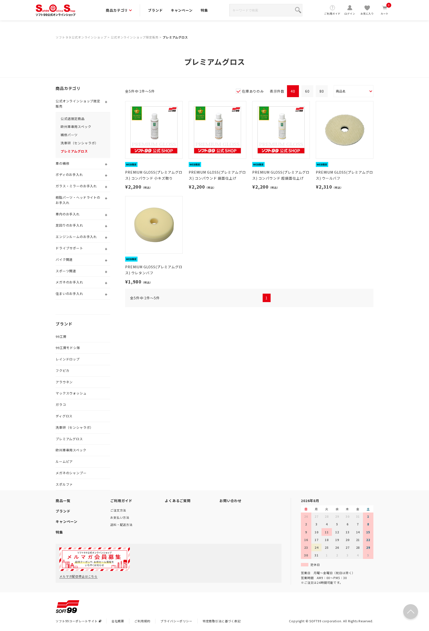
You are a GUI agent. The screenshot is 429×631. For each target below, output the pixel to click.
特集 (204, 10)
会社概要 (117, 621)
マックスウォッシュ (71, 393)
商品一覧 (63, 500)
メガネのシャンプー (71, 473)
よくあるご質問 (178, 500)
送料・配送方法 (121, 524)
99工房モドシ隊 (68, 347)
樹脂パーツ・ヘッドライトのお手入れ (78, 200)
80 (322, 91)
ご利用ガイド (332, 13)
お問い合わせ (230, 500)
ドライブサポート (69, 248)
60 (307, 91)
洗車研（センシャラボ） (79, 143)
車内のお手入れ (68, 214)
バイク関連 (64, 259)
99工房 (61, 336)
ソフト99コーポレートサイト (77, 621)
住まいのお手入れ (69, 293)
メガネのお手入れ (69, 282)
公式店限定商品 (73, 118)
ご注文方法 (118, 510)
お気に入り (367, 13)
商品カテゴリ (117, 10)
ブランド (155, 10)
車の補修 (62, 163)
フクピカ (62, 370)
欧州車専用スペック (76, 126)
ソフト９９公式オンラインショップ (81, 37)
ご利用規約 (142, 621)
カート (385, 10)
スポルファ (64, 484)
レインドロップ (68, 359)
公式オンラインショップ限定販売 (135, 37)
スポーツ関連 (66, 271)
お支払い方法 (119, 517)
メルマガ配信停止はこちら (78, 576)
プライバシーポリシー (176, 621)
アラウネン (64, 382)
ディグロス (64, 416)
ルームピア (64, 461)
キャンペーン (182, 10)
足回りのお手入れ (69, 225)
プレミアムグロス (175, 37)
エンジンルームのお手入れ (76, 236)
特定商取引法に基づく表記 (222, 621)
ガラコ (61, 404)
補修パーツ (69, 134)
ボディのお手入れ (69, 174)
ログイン (349, 13)
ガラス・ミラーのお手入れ (76, 186)
